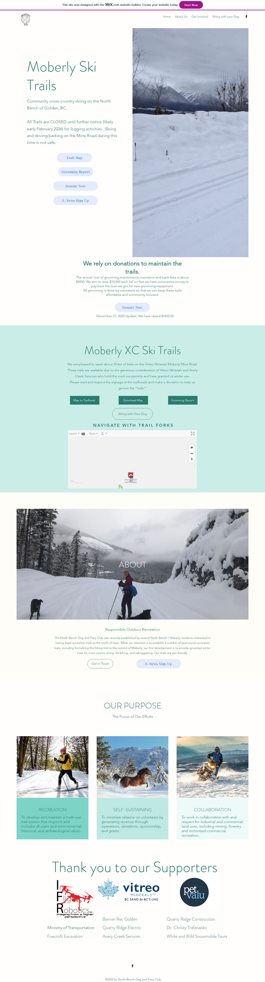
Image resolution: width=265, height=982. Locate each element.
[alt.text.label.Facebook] (246, 16)
